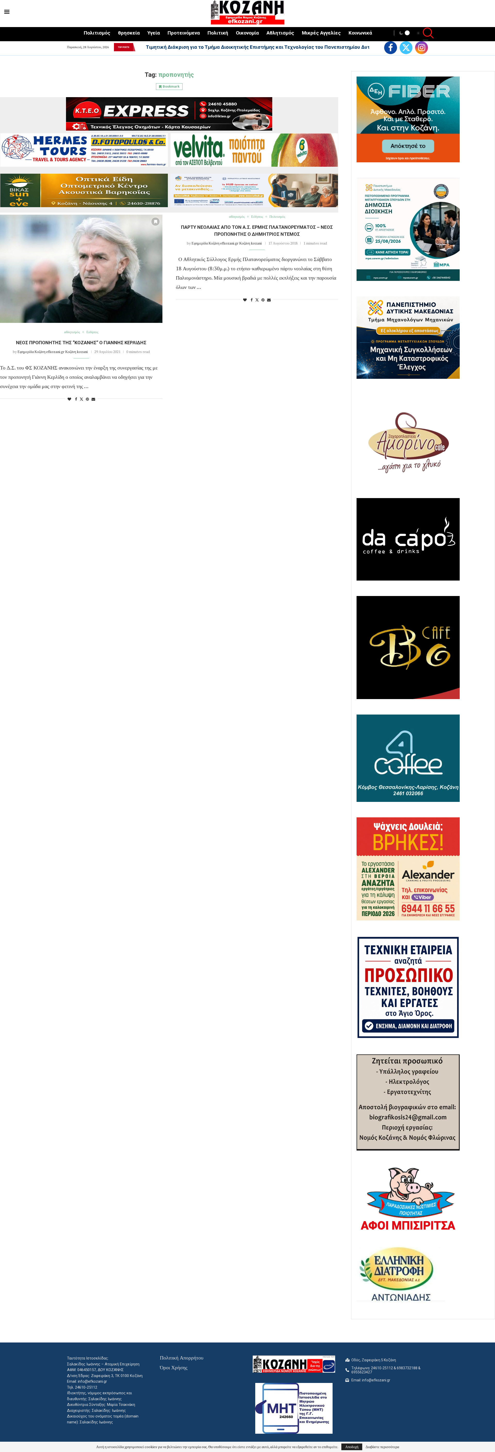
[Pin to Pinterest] (87, 399)
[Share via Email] (93, 399)
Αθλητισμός (280, 33)
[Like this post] (69, 399)
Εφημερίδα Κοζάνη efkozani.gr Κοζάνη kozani (53, 351)
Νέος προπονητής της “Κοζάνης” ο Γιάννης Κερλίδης (81, 342)
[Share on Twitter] (81, 399)
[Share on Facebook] (76, 399)
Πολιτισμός (97, 33)
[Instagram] (421, 47)
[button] (138, 47)
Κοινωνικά (360, 33)
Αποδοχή (351, 1446)
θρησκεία (129, 33)
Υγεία (153, 33)
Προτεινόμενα (184, 33)
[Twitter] (406, 47)
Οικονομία (247, 33)
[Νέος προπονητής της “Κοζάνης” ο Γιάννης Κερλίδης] (81, 269)
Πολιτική (218, 33)
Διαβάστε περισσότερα (382, 1447)
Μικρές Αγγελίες (321, 33)
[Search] (425, 33)
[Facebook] (390, 47)
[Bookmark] (155, 221)
